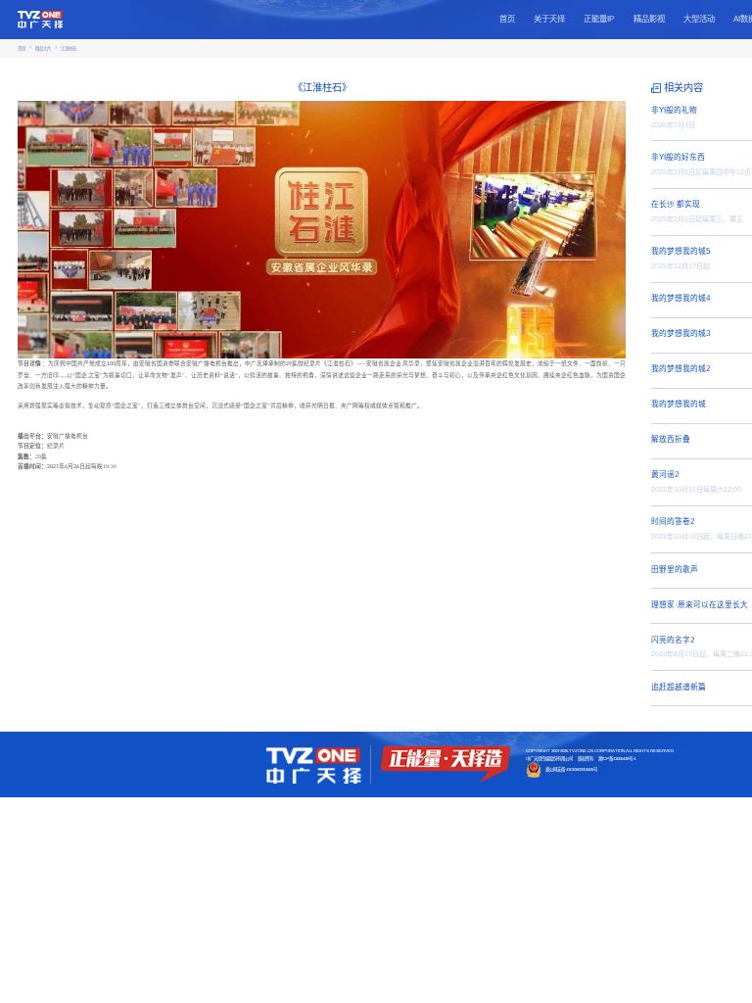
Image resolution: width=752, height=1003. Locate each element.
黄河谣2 (665, 474)
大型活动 (699, 19)
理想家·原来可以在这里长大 (699, 604)
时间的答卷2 (672, 521)
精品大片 (43, 48)
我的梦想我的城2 (680, 368)
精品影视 (649, 19)
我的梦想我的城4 (680, 298)
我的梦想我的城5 (680, 251)
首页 (507, 19)
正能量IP (599, 19)
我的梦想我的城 (678, 404)
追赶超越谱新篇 (678, 687)
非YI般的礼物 (674, 110)
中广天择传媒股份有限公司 (549, 758)
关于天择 (549, 19)
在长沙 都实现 (675, 204)
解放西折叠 (670, 439)
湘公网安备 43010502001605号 (571, 769)
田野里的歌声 (674, 569)
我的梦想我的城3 (680, 333)
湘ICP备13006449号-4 (616, 758)
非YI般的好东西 (678, 157)
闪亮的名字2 (672, 640)
